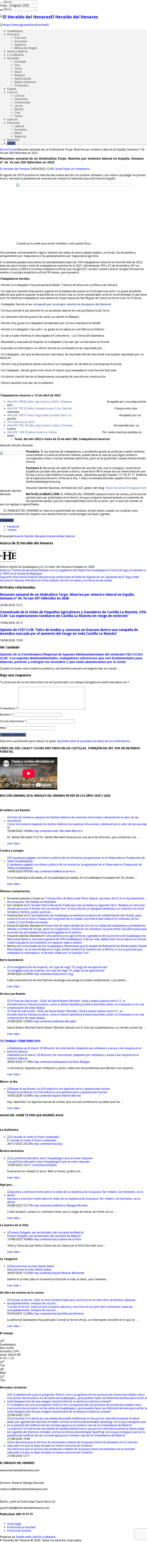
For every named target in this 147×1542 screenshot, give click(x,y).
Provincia (13, 34)
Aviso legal (14, 1524)
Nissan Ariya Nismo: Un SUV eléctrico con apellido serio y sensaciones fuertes (57, 1092)
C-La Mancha (15, 55)
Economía (13, 123)
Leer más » (14, 843)
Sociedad (13, 58)
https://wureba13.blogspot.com (126, 488)
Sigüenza (20, 44)
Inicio (3, 149)
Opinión (12, 119)
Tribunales (21, 85)
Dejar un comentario (76, 169)
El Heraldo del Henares (15, 169)
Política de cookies (19, 1530)
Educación (21, 99)
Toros (18, 68)
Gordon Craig (64, 974)
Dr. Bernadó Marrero (69, 831)
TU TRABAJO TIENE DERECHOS (20, 1041)
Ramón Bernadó (66, 1021)
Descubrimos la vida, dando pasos (29, 1269)
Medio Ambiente (25, 82)
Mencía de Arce (65, 871)
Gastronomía (22, 78)
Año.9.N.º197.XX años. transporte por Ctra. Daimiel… (41, 408)
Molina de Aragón (25, 48)
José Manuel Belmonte (70, 1273)
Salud (18, 72)
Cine (17, 112)
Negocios (20, 136)
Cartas (11, 143)
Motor (18, 133)
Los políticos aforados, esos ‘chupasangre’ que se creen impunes (48, 1161)
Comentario (9, 708)
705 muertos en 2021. (21, 422)
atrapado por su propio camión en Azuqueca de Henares (72, 304)
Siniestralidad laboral (61, 536)
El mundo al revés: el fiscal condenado (31, 1140)
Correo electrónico (13, 721)
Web (3, 728)
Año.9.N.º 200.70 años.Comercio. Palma (32, 432)
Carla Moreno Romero (70, 1313)
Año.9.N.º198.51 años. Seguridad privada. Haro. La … (41, 415)
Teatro (18, 116)
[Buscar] (1, 2)
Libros (18, 106)
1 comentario (38, 1165)
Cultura (12, 92)
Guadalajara (15, 31)
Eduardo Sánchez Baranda (29, 536)
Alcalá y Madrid (17, 51)
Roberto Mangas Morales (72, 1205)
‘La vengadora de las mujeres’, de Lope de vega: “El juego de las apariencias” (56, 970)
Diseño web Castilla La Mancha (35, 1537)
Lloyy (59, 1143)
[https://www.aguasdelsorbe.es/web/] (24, 24)
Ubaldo (52, 1165)
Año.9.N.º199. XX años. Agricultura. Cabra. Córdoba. (40, 425)
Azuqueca (20, 41)
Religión (19, 75)
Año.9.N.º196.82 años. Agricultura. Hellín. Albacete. (39, 401)
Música (18, 109)
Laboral (19, 126)
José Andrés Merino (68, 1095)
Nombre (6, 714)
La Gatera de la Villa (68, 1239)
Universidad (22, 102)
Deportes (13, 140)
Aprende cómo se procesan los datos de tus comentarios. (93, 741)
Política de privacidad (21, 1527)
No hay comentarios (43, 831)
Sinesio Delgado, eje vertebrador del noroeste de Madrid (44, 1236)
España (11, 89)
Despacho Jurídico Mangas (73, 1061)
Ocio (17, 65)
